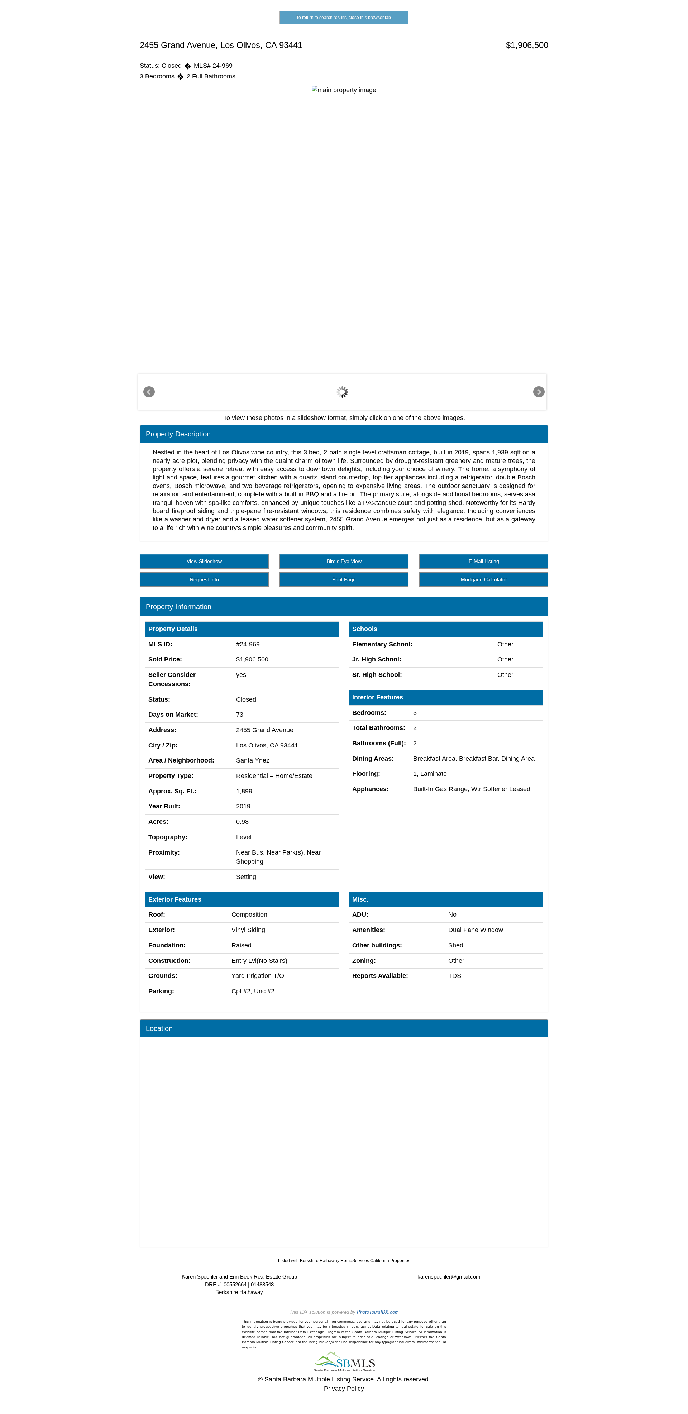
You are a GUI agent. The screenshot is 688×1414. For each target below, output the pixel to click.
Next (539, 392)
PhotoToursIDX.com (378, 1312)
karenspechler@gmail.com (449, 1277)
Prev (149, 392)
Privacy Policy (344, 1388)
